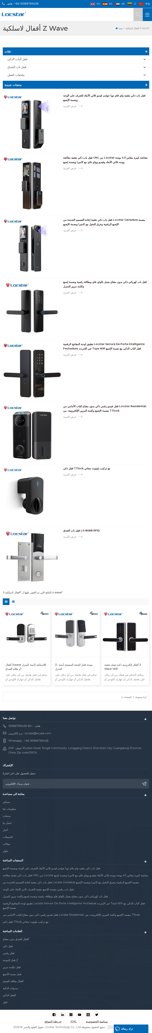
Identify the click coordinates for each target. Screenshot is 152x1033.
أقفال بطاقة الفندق (13, 981)
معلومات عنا (9, 809)
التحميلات (8, 837)
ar (123, 3)
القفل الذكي (9, 995)
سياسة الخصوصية (97, 1021)
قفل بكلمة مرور (12, 967)
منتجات (7, 816)
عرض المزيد (70, 106)
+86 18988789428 (26, 3)
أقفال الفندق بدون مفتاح (16, 939)
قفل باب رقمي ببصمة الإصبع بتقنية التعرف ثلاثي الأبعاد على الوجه (38, 889)
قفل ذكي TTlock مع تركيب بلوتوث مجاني (86, 468)
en (98, 3)
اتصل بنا (7, 823)
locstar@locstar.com (38, 733)
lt (135, 3)
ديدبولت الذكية (10, 988)
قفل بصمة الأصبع (12, 974)
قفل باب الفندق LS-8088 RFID (81, 530)
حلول (6, 851)
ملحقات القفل (16, 75)
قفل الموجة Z (10, 960)
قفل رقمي (8, 953)
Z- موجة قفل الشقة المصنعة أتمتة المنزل (74, 666)
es (110, 3)
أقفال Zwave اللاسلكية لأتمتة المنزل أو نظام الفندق (26, 666)
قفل (5, 1002)
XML (73, 1021)
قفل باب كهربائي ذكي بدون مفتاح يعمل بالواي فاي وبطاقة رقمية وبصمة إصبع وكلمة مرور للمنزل (105, 284)
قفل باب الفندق (16, 67)
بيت (121, 28)
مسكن (6, 802)
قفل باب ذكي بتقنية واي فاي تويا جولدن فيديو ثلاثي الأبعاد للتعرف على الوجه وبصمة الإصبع (104, 98)
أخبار (5, 830)
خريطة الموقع (53, 1021)
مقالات (6, 844)
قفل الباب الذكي (17, 59)
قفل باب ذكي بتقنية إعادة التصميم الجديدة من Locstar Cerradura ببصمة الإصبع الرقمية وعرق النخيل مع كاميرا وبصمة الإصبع (104, 222)
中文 (147, 3)
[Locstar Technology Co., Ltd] (14, 14)
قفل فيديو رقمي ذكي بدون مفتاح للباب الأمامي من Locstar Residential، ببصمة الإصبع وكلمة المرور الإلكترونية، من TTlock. (105, 408)
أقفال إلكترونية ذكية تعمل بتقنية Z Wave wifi (122, 666)
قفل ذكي (8, 946)
